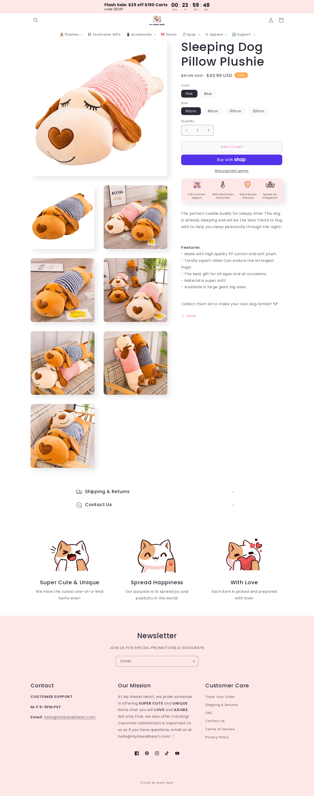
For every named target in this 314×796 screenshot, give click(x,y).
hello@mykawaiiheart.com (70, 717)
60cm (191, 111)
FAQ (208, 713)
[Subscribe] (193, 661)
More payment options (232, 170)
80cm (213, 111)
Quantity (187, 121)
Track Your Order (220, 696)
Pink (189, 93)
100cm (235, 111)
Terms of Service (220, 729)
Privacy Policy (217, 737)
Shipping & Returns (221, 705)
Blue (208, 93)
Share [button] (191, 315)
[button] (36, 20)
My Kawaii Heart (163, 783)
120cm (258, 111)
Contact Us (215, 721)
